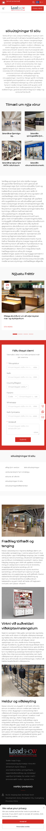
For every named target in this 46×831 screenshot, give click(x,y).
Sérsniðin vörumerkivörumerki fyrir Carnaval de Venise (34, 164)
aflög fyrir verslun (12, 467)
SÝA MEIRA (8, 327)
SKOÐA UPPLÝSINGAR (11, 121)
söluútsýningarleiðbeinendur (16, 486)
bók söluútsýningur (31, 467)
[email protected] (13, 1)
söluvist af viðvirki (12, 477)
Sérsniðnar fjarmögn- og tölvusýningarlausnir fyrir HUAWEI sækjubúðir (11, 134)
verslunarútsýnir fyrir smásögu (17, 472)
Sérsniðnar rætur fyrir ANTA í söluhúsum (11, 164)
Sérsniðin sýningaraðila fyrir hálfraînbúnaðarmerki (34, 134)
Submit (23, 440)
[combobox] (18, 387)
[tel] (42, 406)
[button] (15, 334)
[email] (42, 417)
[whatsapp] (42, 411)
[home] (18, 8)
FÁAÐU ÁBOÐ (37, 8)
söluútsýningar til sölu (14, 481)
